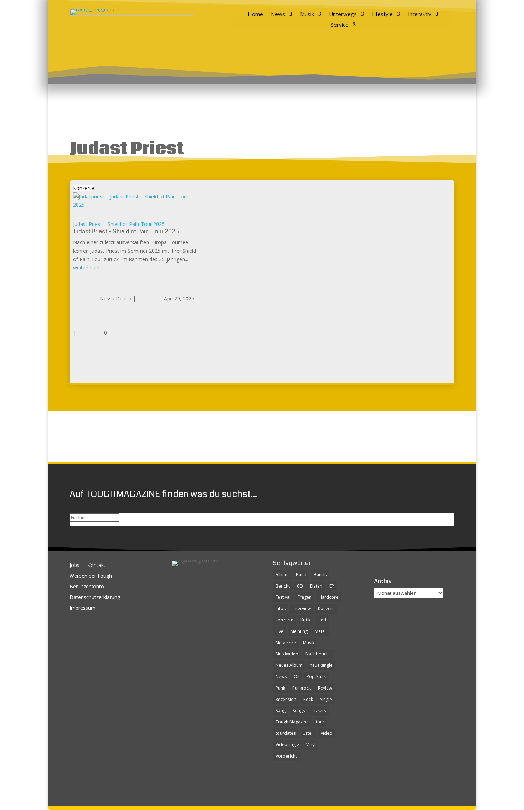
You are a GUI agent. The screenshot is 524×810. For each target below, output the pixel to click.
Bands (320, 575)
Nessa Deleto (116, 298)
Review (325, 688)
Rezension (286, 699)
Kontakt (96, 565)
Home (255, 14)
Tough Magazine (292, 722)
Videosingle (287, 745)
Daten (316, 586)
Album (282, 575)
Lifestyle (382, 14)
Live (279, 631)
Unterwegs (343, 14)
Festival (283, 597)
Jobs (74, 565)
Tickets (319, 710)
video (326, 733)
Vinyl (310, 745)
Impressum (83, 608)
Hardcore (328, 597)
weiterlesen (86, 267)
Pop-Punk (316, 677)
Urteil (308, 733)
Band (301, 575)
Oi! (296, 677)
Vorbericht (286, 756)
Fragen (305, 597)
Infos (281, 608)
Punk (280, 688)
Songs (299, 710)
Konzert (326, 608)
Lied (322, 620)
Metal (320, 631)
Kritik (305, 620)
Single (326, 699)
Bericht (283, 586)
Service (340, 25)
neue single (321, 665)
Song (281, 710)
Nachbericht (317, 654)
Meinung (299, 631)
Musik (307, 14)
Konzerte (83, 188)
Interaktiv (419, 14)
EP (331, 586)
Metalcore (286, 643)
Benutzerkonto (87, 587)
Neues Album (289, 665)
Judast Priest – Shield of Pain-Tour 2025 (119, 224)
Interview (302, 608)
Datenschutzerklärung (95, 597)
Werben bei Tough (91, 576)
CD (300, 586)
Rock (308, 699)
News (278, 14)
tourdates (286, 733)
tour (320, 722)
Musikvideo (287, 654)
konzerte (284, 620)
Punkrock (301, 688)
